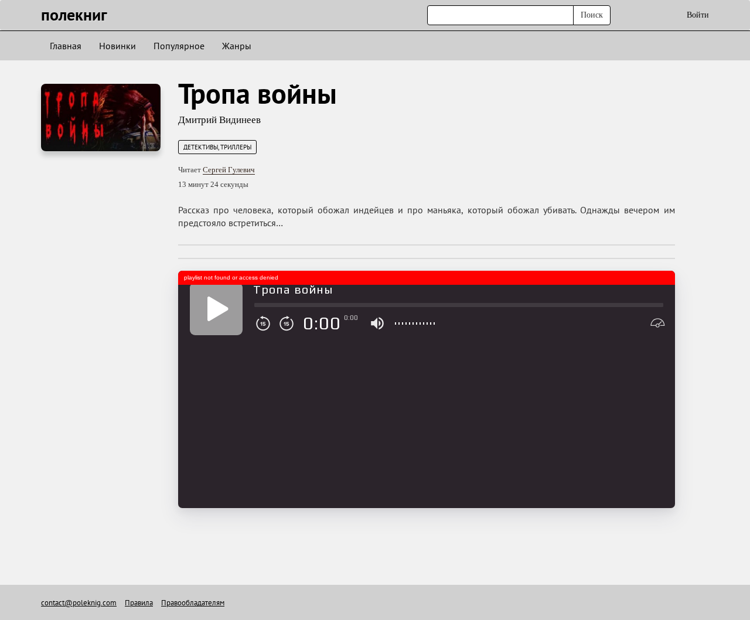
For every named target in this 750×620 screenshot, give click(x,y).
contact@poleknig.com (79, 603)
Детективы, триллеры (217, 147)
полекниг (74, 14)
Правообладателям (192, 603)
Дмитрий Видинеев (219, 119)
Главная (65, 46)
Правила (139, 603)
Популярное (179, 46)
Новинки (117, 46)
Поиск (592, 15)
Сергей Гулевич (229, 169)
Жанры (236, 46)
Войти (698, 15)
